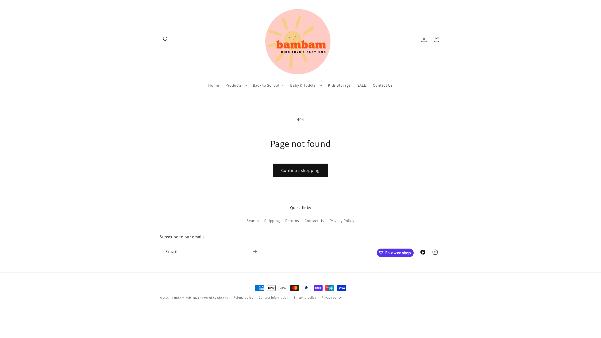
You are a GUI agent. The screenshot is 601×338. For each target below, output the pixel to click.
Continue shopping (300, 170)
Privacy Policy (342, 220)
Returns (292, 220)
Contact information (273, 298)
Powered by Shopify (214, 298)
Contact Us (314, 220)
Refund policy (243, 298)
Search (253, 220)
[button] (166, 39)
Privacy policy (332, 298)
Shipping (272, 220)
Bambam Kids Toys (185, 298)
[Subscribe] (254, 251)
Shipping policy (305, 298)
